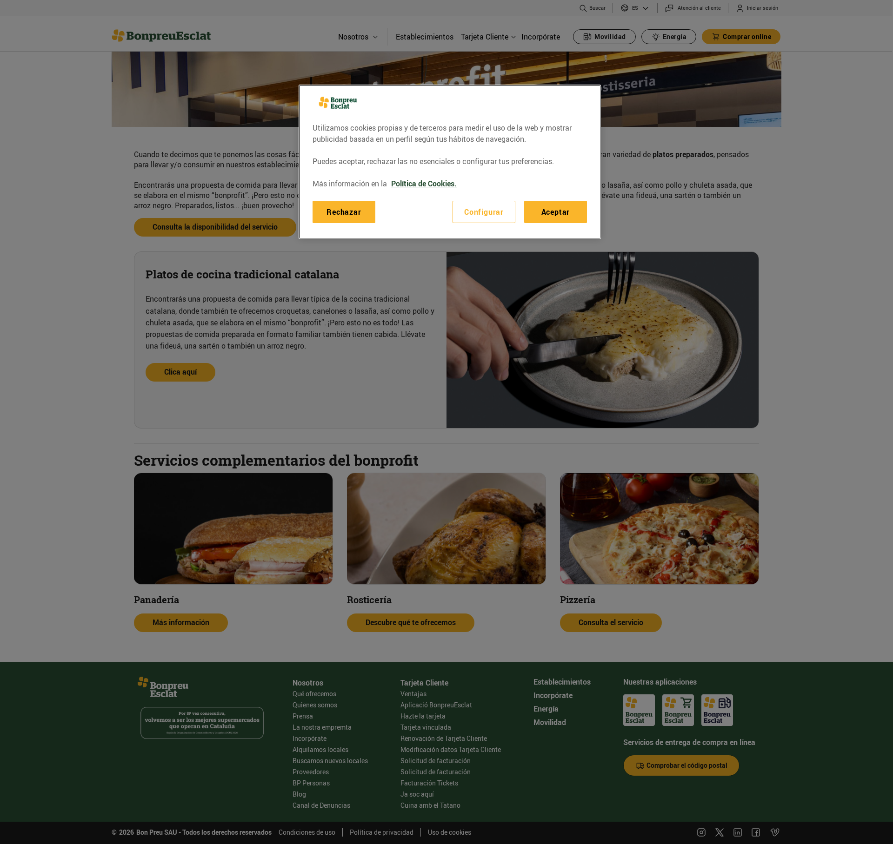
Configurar (484, 212)
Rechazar (344, 212)
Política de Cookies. (424, 183)
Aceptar (555, 212)
